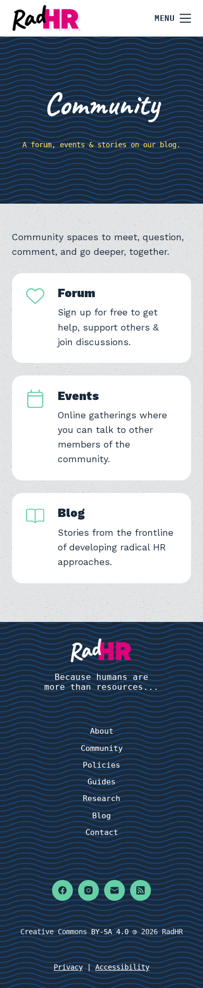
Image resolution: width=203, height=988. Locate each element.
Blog (71, 513)
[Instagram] (88, 890)
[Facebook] (62, 890)
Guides (101, 781)
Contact (101, 832)
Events (78, 396)
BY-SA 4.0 (110, 931)
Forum (76, 293)
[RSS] (140, 890)
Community (102, 748)
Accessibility (122, 967)
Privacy (68, 967)
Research (101, 798)
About (101, 731)
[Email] (114, 890)
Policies (101, 765)
